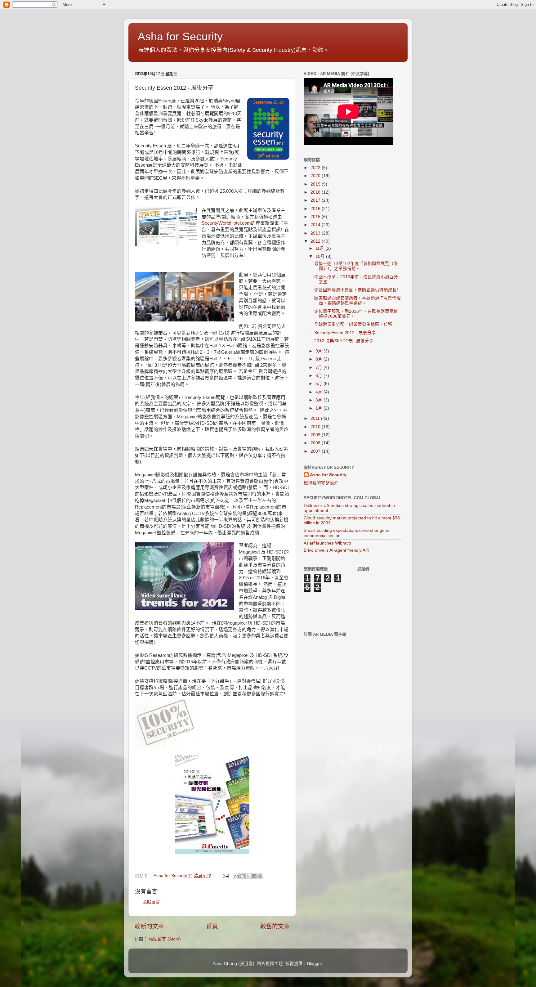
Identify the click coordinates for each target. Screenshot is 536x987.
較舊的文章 (275, 926)
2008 (316, 443)
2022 (316, 167)
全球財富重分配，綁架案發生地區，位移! (354, 324)
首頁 (212, 926)
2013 (316, 233)
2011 (315, 418)
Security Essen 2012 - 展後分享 (345, 332)
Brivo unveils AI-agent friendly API (336, 550)
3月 (319, 400)
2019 (316, 184)
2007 (316, 451)
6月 (319, 375)
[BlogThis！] (242, 876)
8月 (319, 359)
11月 (320, 248)
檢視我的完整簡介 (321, 483)
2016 (316, 208)
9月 (319, 351)
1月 (319, 408)
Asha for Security (180, 36)
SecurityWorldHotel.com (226, 223)
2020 (316, 175)
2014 (316, 224)
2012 (316, 241)
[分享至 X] (248, 876)
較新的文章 (149, 926)
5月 (319, 383)
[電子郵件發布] (225, 875)
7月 (319, 367)
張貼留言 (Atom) (165, 939)
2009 (316, 435)
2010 (316, 426)
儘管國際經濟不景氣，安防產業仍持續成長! (356, 290)
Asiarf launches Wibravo (327, 543)
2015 (316, 216)
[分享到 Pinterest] (260, 876)
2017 (316, 200)
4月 (319, 392)
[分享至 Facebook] (254, 876)
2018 (316, 192)
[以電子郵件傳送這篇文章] (237, 876)
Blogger (314, 963)
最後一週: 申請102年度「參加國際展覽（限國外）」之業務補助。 (356, 266)
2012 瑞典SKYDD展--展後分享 (343, 341)
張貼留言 (151, 902)
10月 (320, 256)
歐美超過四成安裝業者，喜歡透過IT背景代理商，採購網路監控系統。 (357, 300)
